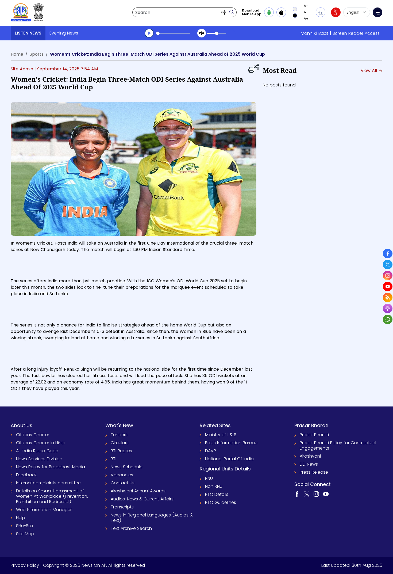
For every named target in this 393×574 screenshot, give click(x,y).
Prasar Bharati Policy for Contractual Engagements (338, 445)
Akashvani (310, 456)
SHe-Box (24, 526)
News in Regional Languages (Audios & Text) (152, 517)
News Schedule (126, 467)
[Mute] (201, 33)
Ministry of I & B (220, 435)
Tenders (119, 435)
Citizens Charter (32, 435)
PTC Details (216, 494)
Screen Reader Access (356, 33)
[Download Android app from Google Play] (269, 12)
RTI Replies (121, 451)
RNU (209, 478)
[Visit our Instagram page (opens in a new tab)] (316, 494)
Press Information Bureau (231, 443)
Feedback (26, 475)
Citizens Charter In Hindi (40, 443)
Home (17, 54)
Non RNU (213, 486)
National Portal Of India (229, 459)
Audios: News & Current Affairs (142, 499)
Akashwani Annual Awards (138, 491)
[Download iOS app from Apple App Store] (281, 12)
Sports (37, 54)
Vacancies (122, 475)
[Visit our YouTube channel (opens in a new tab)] (326, 494)
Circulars (120, 443)
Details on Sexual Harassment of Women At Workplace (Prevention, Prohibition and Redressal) (52, 496)
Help (20, 518)
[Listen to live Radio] (336, 12)
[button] (224, 12)
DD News (309, 464)
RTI (113, 459)
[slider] (173, 33)
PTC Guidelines (220, 502)
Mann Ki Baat (314, 33)
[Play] (149, 33)
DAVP (210, 451)
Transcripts (122, 507)
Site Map (25, 534)
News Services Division (39, 459)
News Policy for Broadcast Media (50, 467)
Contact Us (122, 483)
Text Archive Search (131, 528)
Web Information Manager (44, 510)
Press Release (314, 472)
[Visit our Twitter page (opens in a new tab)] (306, 494)
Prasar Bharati (314, 435)
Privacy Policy (25, 565)
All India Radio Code (37, 451)
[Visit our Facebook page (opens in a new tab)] (297, 494)
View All (369, 70)
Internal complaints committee (48, 483)
